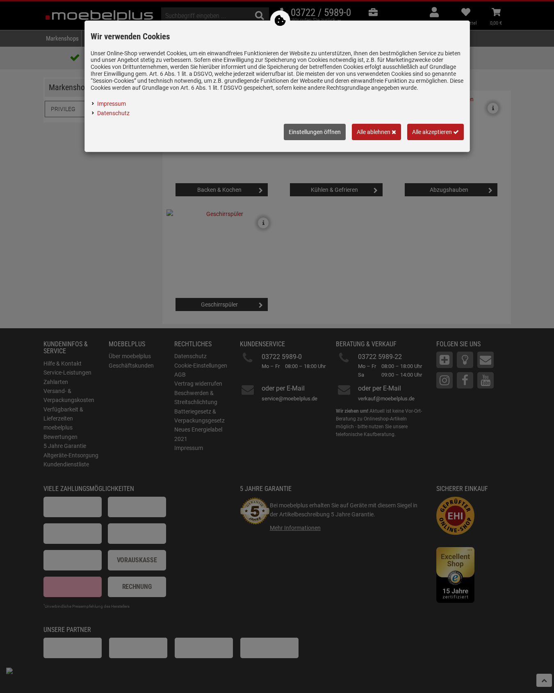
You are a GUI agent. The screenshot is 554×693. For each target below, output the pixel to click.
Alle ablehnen (374, 132)
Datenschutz (113, 113)
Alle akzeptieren (432, 132)
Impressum (111, 103)
